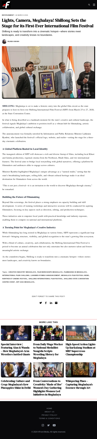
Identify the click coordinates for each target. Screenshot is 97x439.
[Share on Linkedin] (51, 302)
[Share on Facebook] (45, 302)
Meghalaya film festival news (75, 275)
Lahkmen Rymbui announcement (45, 275)
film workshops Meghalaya (50, 272)
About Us (49, 412)
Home (49, 408)
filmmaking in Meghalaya (75, 272)
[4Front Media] (25, 5)
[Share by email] (56, 302)
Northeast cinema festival (14, 279)
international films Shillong (15, 275)
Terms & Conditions (49, 418)
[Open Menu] (94, 5)
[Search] (89, 5)
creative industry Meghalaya (22, 272)
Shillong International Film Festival (46, 279)
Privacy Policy (49, 415)
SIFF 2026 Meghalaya (25, 282)
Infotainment (8, 15)
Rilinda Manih (13, 41)
